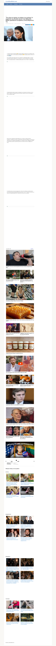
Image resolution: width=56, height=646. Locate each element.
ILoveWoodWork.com (11, 1)
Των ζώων (20, 4)
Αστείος (11, 4)
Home (7, 4)
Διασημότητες (19, 23)
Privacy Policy (48, 1)
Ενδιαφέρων (16, 4)
